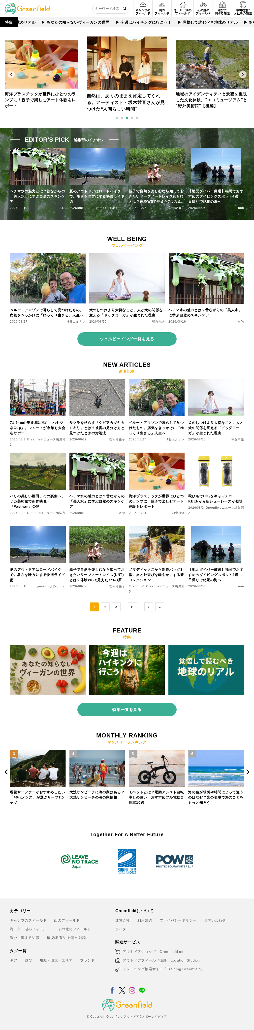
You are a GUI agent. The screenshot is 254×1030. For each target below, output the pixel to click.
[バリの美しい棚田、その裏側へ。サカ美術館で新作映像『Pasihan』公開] (38, 456)
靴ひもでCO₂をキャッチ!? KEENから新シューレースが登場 (215, 498)
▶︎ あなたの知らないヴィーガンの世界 (55, 22)
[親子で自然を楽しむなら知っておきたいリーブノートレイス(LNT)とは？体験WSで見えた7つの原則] (97, 529)
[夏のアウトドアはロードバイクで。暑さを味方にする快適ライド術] (38, 529)
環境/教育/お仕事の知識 (66, 938)
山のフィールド (67, 920)
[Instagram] (132, 987)
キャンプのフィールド (28, 920)
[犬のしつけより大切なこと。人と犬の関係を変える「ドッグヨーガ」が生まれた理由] (127, 256)
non (241, 208)
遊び (28, 960)
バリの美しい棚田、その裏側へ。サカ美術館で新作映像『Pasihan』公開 (37, 501)
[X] (122, 987)
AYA (63, 208)
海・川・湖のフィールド (30, 929)
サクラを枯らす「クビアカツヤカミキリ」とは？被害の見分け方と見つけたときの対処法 (97, 428)
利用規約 (144, 920)
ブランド (87, 960)
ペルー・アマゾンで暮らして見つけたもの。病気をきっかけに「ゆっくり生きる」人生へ (47, 312)
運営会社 (122, 920)
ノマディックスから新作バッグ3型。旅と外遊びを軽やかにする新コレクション (156, 574)
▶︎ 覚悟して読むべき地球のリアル (188, 22)
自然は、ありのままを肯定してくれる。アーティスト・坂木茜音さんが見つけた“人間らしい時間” (40, 100)
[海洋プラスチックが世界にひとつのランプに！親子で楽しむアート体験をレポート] (157, 456)
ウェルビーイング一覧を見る (127, 339)
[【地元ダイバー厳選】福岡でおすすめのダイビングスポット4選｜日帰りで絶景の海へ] (216, 529)
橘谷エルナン (76, 321)
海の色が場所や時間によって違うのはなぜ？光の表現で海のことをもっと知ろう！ (156, 797)
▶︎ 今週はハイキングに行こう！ (123, 22)
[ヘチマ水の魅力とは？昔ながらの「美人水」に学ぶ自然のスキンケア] (206, 256)
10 (132, 607)
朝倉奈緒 (158, 321)
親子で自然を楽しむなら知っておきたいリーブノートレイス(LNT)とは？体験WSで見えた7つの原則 (156, 196)
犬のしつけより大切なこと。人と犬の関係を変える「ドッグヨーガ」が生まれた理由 (126, 312)
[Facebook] (112, 987)
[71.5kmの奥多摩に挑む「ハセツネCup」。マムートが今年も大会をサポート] (38, 382)
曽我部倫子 (177, 208)
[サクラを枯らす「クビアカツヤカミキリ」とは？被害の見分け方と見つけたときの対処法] (97, 382)
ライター (122, 929)
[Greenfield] (27, 6)
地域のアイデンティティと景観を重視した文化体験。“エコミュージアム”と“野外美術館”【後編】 (126, 102)
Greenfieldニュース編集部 (46, 439)
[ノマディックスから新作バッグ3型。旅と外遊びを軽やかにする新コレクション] (157, 529)
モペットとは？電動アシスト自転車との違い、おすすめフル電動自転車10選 (97, 797)
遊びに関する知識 (24, 938)
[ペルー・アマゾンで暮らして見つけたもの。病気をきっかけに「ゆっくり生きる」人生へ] (48, 256)
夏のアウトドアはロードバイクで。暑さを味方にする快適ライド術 (97, 196)
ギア (13, 960)
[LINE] (142, 987)
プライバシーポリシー (178, 920)
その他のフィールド (74, 929)
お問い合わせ (215, 920)
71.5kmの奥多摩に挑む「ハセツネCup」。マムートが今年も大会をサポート (37, 428)
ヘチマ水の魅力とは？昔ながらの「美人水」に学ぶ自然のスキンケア (37, 196)
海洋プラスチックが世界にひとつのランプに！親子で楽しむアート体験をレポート (156, 501)
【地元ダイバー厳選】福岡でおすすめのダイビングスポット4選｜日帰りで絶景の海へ (216, 196)
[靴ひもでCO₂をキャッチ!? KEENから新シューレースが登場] (216, 456)
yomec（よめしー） (110, 208)
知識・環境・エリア (56, 960)
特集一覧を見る (127, 709)
